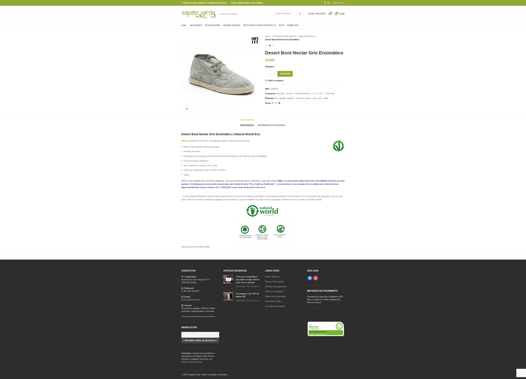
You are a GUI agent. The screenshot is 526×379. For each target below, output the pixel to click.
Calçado (280, 93)
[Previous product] (266, 45)
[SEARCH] (300, 14)
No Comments (253, 286)
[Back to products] (270, 45)
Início (267, 36)
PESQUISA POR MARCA (284, 36)
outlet (326, 98)
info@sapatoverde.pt (190, 299)
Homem (289, 93)
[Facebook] (310, 278)
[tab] (247, 124)
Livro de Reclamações (275, 306)
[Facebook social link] (324, 3)
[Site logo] (198, 13)
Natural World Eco (307, 36)
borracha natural (303, 98)
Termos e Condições (274, 291)
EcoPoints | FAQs (273, 301)
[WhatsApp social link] (276, 103)
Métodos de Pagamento (275, 286)
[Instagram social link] (328, 3)
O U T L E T (318, 93)
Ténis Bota (330, 93)
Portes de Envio (272, 276)
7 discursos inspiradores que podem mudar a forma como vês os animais (247, 279)
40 (276, 98)
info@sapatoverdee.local (254, 187)
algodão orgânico (286, 98)
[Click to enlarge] (186, 108)
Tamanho (269, 66)
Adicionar (285, 74)
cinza (314, 98)
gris (320, 98)
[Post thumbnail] (228, 281)
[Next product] (273, 45)
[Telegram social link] (279, 103)
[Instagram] (315, 278)
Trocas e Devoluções (274, 281)
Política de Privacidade (191, 362)
